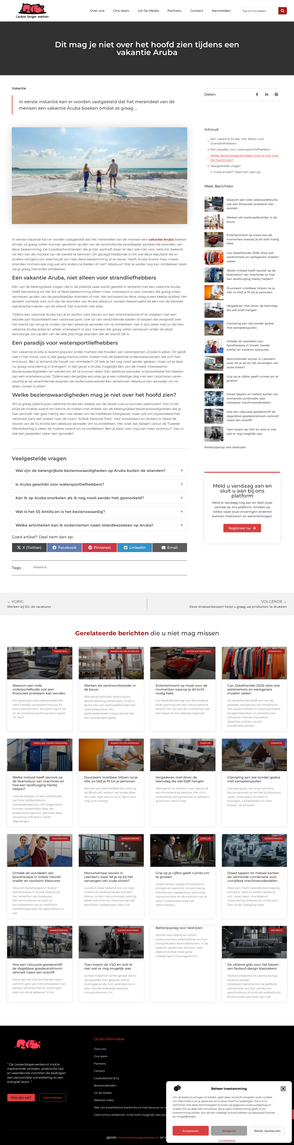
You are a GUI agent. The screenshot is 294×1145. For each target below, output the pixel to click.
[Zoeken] (282, 10)
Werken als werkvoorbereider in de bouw (110, 687)
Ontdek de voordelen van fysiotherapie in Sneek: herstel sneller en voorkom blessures (248, 345)
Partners (174, 11)
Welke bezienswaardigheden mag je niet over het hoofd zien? (244, 157)
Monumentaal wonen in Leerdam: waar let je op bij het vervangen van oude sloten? (252, 363)
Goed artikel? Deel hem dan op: (237, 172)
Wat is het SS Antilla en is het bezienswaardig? (99, 512)
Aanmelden (221, 11)
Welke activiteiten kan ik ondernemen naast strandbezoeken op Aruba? (99, 525)
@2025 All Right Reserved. (147, 1137)
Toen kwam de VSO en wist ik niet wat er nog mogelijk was (108, 966)
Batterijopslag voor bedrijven (225, 447)
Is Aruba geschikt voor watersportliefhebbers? (99, 484)
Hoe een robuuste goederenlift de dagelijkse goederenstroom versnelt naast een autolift (253, 416)
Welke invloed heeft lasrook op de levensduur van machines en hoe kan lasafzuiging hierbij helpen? (251, 275)
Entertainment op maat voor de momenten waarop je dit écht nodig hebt (253, 239)
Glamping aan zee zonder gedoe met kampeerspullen (253, 779)
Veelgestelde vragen (225, 166)
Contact (196, 11)
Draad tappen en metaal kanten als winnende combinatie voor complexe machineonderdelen (252, 398)
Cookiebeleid (226, 1140)
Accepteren (191, 1131)
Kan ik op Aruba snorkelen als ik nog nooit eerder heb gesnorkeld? (99, 498)
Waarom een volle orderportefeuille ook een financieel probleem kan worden (252, 204)
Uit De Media (148, 11)
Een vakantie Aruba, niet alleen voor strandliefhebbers (237, 141)
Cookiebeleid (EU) (106, 1078)
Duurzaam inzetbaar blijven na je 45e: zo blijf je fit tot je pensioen (111, 779)
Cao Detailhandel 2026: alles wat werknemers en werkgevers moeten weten (253, 257)
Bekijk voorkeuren (267, 1131)
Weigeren (229, 1131)
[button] (283, 1089)
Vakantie (19, 88)
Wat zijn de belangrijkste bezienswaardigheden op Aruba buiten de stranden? (99, 470)
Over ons (97, 11)
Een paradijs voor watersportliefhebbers (240, 149)
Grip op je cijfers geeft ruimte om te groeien (182, 875)
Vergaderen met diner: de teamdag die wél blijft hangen (180, 779)
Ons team (121, 11)
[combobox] (259, 10)
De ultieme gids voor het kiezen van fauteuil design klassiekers (253, 966)
